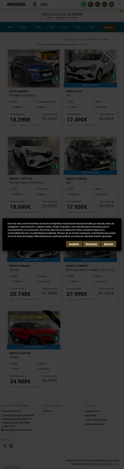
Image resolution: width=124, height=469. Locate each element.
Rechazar (91, 244)
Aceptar (74, 244)
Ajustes (108, 244)
